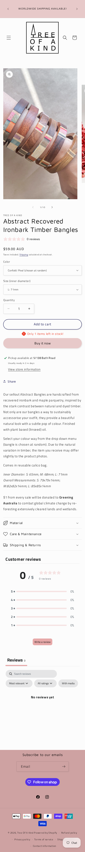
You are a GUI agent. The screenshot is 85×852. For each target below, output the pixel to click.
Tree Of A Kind (25, 832)
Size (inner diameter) (16, 281)
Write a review (42, 642)
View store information (24, 369)
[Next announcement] (77, 9)
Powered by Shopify (45, 832)
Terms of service (43, 839)
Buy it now (42, 343)
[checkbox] (68, 683)
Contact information (44, 846)
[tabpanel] (42, 707)
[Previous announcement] (8, 9)
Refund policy (69, 832)
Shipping (23, 254)
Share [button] (12, 381)
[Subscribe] (63, 766)
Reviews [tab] (16, 660)
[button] (9, 37)
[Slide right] (52, 207)
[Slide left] (33, 207)
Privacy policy (22, 839)
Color (6, 262)
